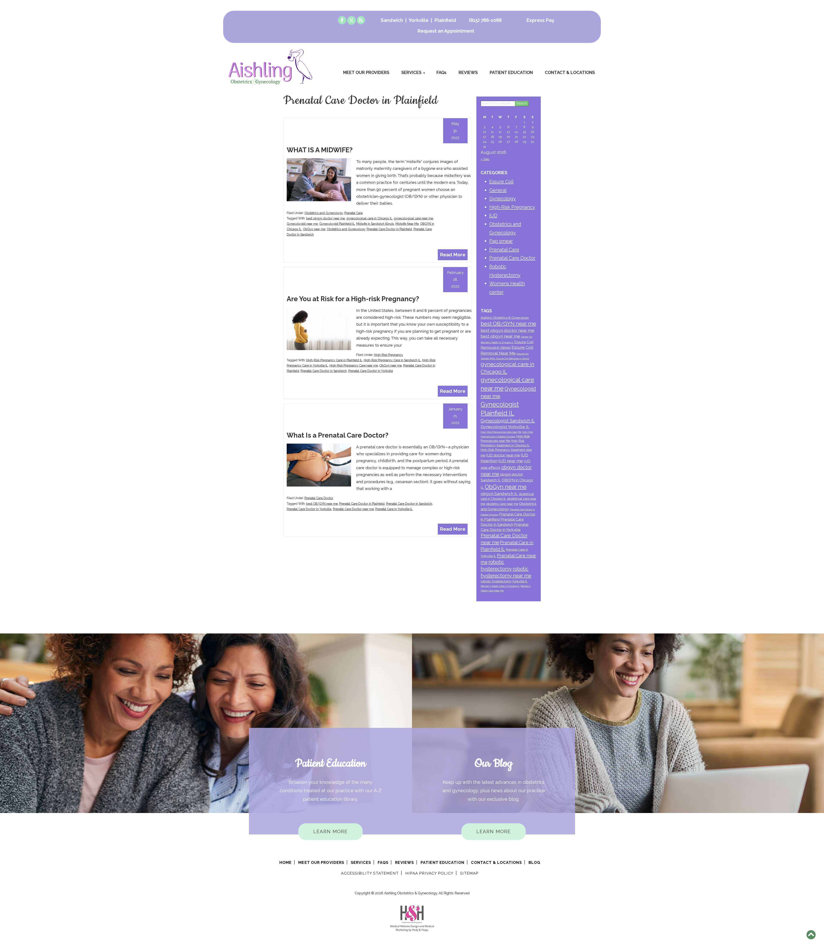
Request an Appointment (445, 31)
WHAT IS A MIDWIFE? (320, 150)
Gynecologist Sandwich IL (508, 420)
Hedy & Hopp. (420, 930)
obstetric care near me (502, 504)
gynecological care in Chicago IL (369, 218)
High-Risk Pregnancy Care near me (353, 365)
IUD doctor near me (503, 455)
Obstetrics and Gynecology (323, 213)
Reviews (468, 72)
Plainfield (445, 20)
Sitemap (469, 873)
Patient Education (511, 72)
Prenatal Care (353, 213)
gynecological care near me (413, 218)
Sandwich (392, 20)
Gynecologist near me (302, 223)
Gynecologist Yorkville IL (505, 426)
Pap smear (501, 241)
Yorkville (419, 20)
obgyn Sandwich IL (499, 493)
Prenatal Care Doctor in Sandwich (324, 371)
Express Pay (540, 20)
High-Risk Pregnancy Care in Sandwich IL (392, 360)
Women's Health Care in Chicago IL (500, 586)
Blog (534, 862)
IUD (493, 215)
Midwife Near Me (407, 223)
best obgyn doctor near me (325, 218)
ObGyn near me (314, 229)
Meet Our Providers (366, 72)
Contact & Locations (570, 72)
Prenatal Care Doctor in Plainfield (389, 229)
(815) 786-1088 (485, 20)
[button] (811, 935)
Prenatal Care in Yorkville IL (394, 509)
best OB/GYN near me (322, 503)
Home (285, 862)
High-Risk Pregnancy (388, 355)
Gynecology (502, 198)
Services (411, 72)
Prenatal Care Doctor (318, 498)
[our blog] (361, 20)
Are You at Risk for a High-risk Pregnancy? (353, 299)
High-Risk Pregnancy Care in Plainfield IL (334, 360)
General (498, 190)
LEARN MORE (330, 831)
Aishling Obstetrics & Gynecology (505, 317)
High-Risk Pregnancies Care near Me (501, 432)
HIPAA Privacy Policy (429, 873)
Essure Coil (501, 181)
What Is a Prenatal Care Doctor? (337, 435)
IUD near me (510, 460)
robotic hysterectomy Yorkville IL (504, 581)
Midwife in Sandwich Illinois (375, 223)
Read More (452, 254)
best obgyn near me (500, 336)
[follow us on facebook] (342, 20)
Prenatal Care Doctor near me (353, 509)
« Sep (485, 159)
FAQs (441, 72)
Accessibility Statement (369, 873)
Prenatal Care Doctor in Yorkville (370, 371)
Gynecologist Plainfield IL (337, 223)
